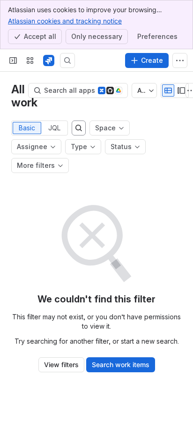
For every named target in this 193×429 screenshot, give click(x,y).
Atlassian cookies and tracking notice (65, 21)
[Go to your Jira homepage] (48, 60)
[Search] (67, 60)
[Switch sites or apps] (29, 60)
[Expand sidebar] (13, 60)
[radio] (168, 90)
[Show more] (179, 60)
